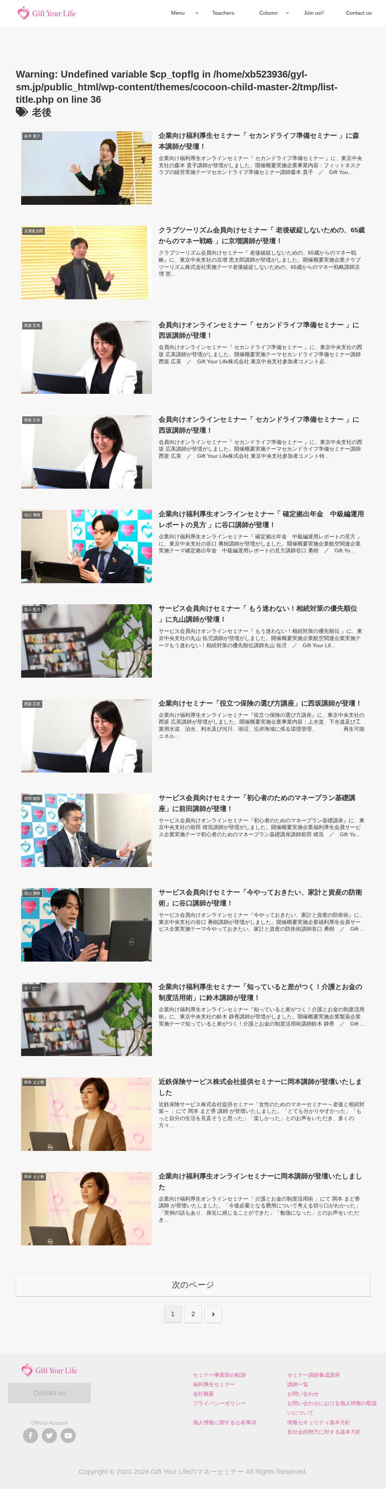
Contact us (49, 1393)
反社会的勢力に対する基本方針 (324, 1432)
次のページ (193, 1284)
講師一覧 (297, 1384)
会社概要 (203, 1394)
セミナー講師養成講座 (313, 1375)
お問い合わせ (303, 1394)
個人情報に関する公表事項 (224, 1422)
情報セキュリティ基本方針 (319, 1422)
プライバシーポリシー (219, 1403)
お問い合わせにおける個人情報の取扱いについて (332, 1408)
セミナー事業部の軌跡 (219, 1375)
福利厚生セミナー (214, 1384)
